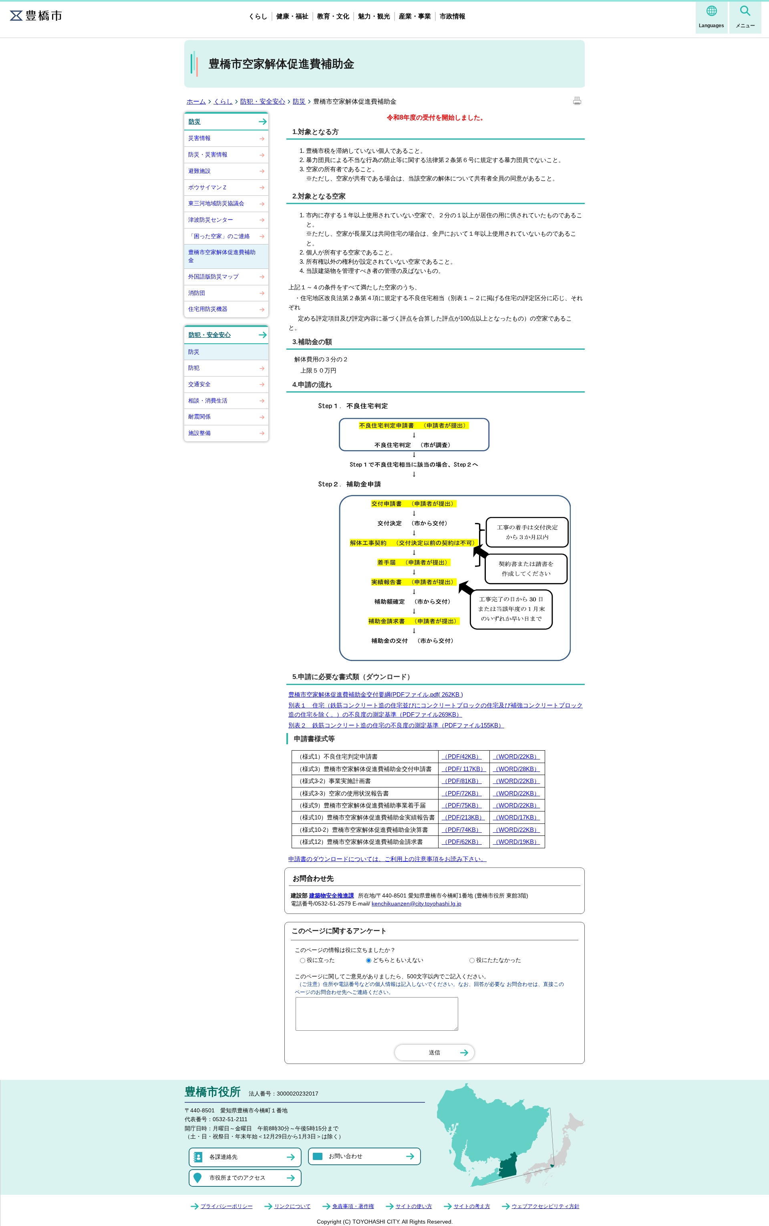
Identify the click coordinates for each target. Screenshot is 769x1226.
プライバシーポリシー (227, 1206)
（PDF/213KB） (463, 817)
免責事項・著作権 (353, 1206)
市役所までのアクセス (237, 1177)
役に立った (321, 960)
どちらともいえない (398, 960)
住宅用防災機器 (207, 309)
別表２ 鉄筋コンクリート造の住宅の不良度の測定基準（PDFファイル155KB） (396, 725)
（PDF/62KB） (462, 841)
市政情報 (452, 16)
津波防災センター (210, 219)
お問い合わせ (345, 1156)
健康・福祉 (292, 16)
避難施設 (199, 171)
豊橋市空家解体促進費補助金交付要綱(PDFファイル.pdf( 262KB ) (375, 694)
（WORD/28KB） (516, 768)
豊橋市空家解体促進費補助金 (222, 256)
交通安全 (199, 384)
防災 (299, 101)
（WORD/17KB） (516, 817)
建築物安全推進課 (331, 895)
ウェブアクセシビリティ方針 (546, 1206)
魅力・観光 (374, 16)
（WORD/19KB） (516, 841)
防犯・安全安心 (262, 101)
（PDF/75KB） (462, 805)
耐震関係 (199, 416)
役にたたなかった (498, 960)
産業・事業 (415, 16)
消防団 (196, 293)
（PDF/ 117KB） (464, 768)
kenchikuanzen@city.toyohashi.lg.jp (416, 903)
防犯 (193, 368)
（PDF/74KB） (462, 829)
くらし (258, 16)
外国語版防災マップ (213, 276)
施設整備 (199, 433)
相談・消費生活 (207, 400)
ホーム (196, 101)
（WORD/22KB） (516, 756)
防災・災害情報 (207, 154)
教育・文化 (333, 16)
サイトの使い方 (414, 1206)
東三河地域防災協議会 (216, 203)
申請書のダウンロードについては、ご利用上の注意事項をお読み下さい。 (387, 858)
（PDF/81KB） (462, 780)
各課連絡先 (223, 1157)
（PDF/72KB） (462, 793)
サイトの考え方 (472, 1206)
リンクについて (292, 1206)
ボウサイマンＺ (207, 187)
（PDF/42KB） (462, 756)
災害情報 (199, 138)
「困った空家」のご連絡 (219, 236)
